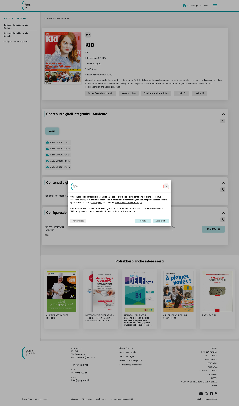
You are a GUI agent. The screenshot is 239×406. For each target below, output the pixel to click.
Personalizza (78, 221)
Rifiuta (143, 221)
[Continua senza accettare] (166, 186)
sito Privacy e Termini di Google (128, 203)
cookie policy (96, 203)
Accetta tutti (160, 221)
